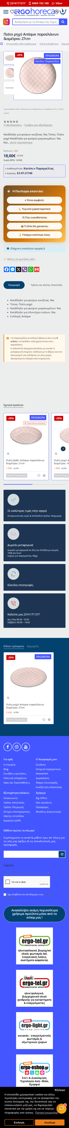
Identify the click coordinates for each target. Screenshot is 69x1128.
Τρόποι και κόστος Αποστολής (47, 285)
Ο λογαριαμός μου (46, 759)
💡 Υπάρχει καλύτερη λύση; (34, 234)
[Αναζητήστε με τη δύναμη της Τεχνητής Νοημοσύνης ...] (63, 22)
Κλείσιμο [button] (60, 1090)
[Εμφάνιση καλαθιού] (63, 12)
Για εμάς (8, 759)
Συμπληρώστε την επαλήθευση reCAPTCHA (25, 873)
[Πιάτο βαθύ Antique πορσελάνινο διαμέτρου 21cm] (26, 436)
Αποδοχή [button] (49, 1122)
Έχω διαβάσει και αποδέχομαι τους (29, 896)
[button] (10, 52)
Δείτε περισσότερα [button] (21, 142)
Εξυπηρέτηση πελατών (16, 792)
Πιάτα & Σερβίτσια (49, 43)
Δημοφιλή (33, 646)
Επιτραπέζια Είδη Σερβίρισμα (21, 43)
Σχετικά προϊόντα (13, 405)
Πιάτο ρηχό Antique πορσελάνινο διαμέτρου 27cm (25, 706)
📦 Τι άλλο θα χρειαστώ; (34, 226)
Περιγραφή (14, 285)
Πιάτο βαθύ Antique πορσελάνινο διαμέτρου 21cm (25, 462)
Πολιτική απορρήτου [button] (46, 1112)
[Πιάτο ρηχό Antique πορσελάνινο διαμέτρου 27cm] (28, 677)
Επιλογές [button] (19, 1122)
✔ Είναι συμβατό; (34, 200)
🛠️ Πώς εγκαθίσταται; (34, 217)
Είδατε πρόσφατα (14, 646)
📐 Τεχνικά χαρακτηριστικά (34, 208)
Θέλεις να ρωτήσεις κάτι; (21, 259)
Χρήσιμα (41, 792)
